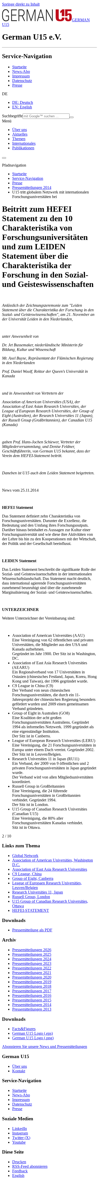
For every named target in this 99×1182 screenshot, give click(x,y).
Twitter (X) (21, 1138)
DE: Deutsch (22, 102)
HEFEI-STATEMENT (30, 910)
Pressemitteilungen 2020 (31, 977)
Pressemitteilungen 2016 (31, 995)
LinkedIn (19, 1128)
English (18, 1175)
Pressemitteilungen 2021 (31, 972)
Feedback (20, 1171)
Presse (17, 85)
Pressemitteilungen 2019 (31, 982)
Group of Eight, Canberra (32, 878)
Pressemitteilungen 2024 (31, 959)
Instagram (20, 1133)
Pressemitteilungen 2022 (31, 968)
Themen (18, 139)
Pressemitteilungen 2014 (31, 187)
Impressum (21, 76)
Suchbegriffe (12, 116)
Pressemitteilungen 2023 (31, 963)
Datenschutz (22, 80)
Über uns (19, 129)
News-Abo (21, 71)
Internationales (24, 143)
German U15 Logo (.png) (33, 1038)
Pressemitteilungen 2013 (31, 1009)
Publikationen (23, 148)
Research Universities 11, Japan (37, 892)
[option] (54, 102)
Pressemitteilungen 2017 (31, 991)
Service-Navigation (27, 178)
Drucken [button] (19, 1162)
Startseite (19, 67)
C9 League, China (27, 874)
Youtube (19, 1142)
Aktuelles (19, 134)
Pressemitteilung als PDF (32, 930)
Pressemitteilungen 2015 (31, 1000)
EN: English (22, 107)
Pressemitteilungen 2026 (31, 950)
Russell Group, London (31, 897)
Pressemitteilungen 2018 (31, 986)
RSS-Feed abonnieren (29, 1166)
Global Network (25, 855)
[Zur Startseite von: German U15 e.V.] (37, 20)
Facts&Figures (24, 1029)
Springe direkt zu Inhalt (21, 4)
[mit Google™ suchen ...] (72, 117)
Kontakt (18, 1071)
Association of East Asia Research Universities (49, 869)
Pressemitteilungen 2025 (31, 954)
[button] (49, 94)
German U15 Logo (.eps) (32, 1033)
